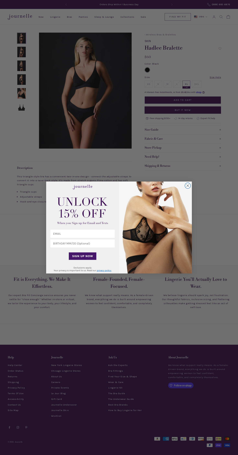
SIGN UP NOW (82, 256)
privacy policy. (104, 270)
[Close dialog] (188, 185)
